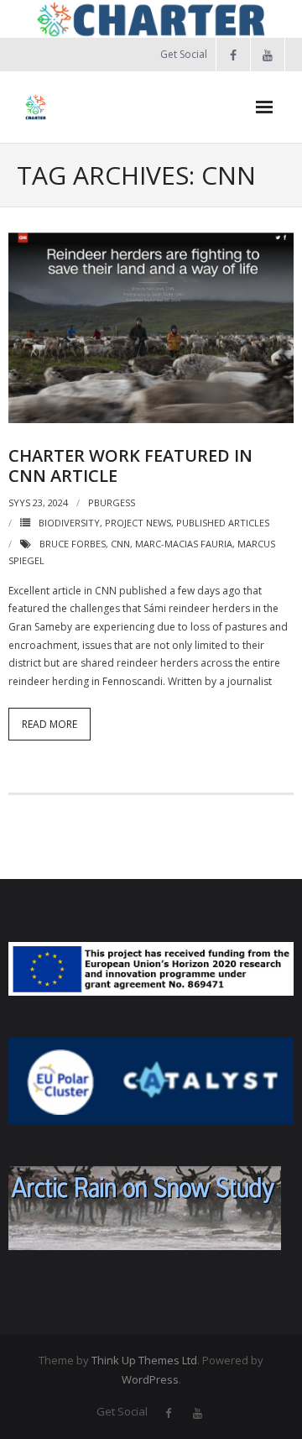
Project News (138, 522)
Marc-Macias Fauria (183, 543)
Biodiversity (69, 522)
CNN (120, 543)
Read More (49, 724)
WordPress (150, 1379)
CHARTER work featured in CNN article (130, 465)
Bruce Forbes (72, 543)
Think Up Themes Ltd (144, 1360)
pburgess (111, 502)
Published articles (222, 522)
